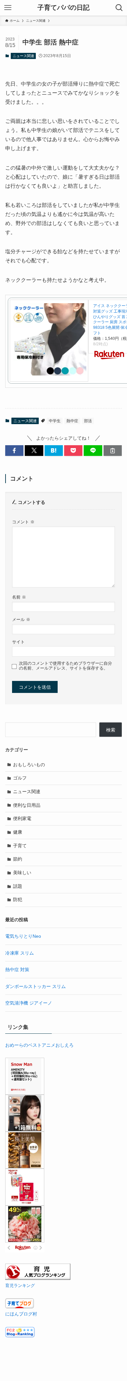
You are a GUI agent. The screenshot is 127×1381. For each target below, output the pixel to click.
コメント (23, 522)
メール (21, 619)
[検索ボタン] (119, 8)
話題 (17, 886)
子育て (20, 845)
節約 (17, 859)
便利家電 (22, 818)
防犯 (17, 899)
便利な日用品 (26, 805)
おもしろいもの (29, 764)
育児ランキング (20, 1285)
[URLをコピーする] (113, 450)
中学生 (55, 421)
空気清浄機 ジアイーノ (28, 1003)
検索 (110, 729)
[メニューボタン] (8, 8)
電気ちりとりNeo (23, 936)
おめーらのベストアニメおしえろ (39, 1045)
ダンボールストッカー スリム (35, 986)
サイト (18, 642)
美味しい (22, 872)
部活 (88, 421)
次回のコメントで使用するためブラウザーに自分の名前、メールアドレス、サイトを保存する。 (65, 666)
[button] (14, 450)
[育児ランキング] (37, 1278)
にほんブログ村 (21, 1313)
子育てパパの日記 (63, 8)
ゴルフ (20, 777)
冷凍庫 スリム (19, 953)
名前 (19, 597)
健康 (17, 832)
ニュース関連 (23, 56)
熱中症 (72, 421)
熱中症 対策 (17, 969)
